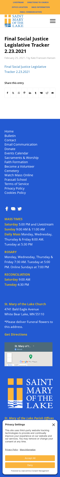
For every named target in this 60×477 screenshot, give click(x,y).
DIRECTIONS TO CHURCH (37, 2)
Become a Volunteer (19, 166)
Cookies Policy (15, 192)
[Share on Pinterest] (24, 93)
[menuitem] (18, 2)
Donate (9, 149)
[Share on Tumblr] (35, 93)
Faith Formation (16, 162)
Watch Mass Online (18, 175)
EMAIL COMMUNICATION (31, 12)
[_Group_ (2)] (24, 21)
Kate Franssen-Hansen (43, 58)
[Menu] (51, 21)
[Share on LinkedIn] (30, 93)
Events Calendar (16, 153)
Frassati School (15, 179)
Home (9, 131)
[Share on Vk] (41, 93)
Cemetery (11, 171)
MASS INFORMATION (41, 7)
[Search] (43, 21)
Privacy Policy (14, 188)
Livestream (45, 224)
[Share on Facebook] (7, 93)
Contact (10, 140)
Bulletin (10, 136)
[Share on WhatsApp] (19, 93)
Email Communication (20, 144)
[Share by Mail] (52, 93)
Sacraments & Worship (21, 157)
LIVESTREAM (18, 2)
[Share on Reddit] (47, 93)
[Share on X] (13, 93)
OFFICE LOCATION (20, 7)
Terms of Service (16, 184)
